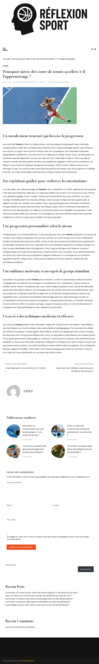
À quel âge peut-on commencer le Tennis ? (25, 370)
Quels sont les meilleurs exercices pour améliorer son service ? (75, 370)
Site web (11, 519)
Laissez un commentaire (59, 82)
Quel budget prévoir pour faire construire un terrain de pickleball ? (37, 605)
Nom (10, 505)
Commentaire (14, 482)
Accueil (6, 59)
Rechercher (10, 565)
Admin (29, 439)
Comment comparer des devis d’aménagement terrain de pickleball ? (34, 449)
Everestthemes (27, 660)
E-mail (56, 505)
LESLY (44, 82)
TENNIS (5, 66)
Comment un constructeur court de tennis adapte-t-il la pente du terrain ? (41, 592)
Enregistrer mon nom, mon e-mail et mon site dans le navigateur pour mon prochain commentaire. (48, 538)
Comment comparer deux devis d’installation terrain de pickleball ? (79, 449)
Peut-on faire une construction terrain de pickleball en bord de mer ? (38, 595)
